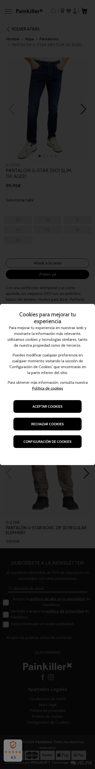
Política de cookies (47, 388)
